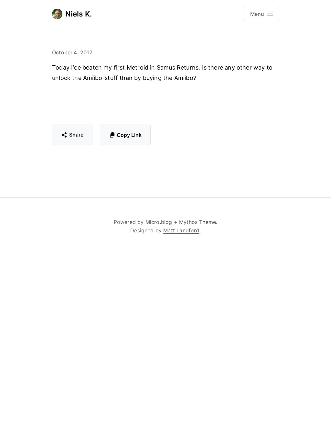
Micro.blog (158, 222)
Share (76, 134)
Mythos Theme (197, 222)
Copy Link (129, 135)
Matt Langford (181, 230)
